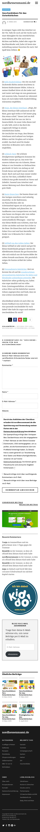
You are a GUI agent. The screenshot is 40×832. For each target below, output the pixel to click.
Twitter (3, 825)
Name (5, 392)
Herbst (22, 757)
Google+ (15, 825)
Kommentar (7, 365)
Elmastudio (16, 819)
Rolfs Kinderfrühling (12, 82)
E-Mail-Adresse (9, 401)
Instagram (9, 825)
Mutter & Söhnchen (27, 784)
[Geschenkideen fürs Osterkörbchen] (10, 684)
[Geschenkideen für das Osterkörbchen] (26, 684)
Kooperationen (7, 784)
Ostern (32, 328)
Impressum (6, 794)
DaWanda (5, 748)
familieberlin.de (25, 797)
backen (22, 754)
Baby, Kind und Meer (27, 800)
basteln (22, 744)
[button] (10, 320)
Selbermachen (7, 760)
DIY (21, 760)
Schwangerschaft (26, 751)
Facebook (6, 825)
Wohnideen (6, 767)
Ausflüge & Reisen (8, 744)
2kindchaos (24, 781)
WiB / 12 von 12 (7, 764)
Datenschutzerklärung (14, 431)
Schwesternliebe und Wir (28, 794)
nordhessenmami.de (16, 3)
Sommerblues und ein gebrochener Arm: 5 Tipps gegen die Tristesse (17, 545)
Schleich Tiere (10, 154)
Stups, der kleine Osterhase (16, 108)
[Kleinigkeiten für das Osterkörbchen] (26, 708)
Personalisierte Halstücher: (16, 269)
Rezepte (5, 751)
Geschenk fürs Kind (24, 326)
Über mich (5, 781)
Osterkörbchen (20, 328)
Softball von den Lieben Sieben (17, 243)
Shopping (6, 9)
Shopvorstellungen (9, 757)
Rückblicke (6, 754)
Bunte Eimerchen (12, 194)
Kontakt (5, 788)
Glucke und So (25, 788)
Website (5, 410)
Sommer (23, 748)
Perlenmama (24, 791)
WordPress (13, 818)
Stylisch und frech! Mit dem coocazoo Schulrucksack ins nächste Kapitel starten (17, 572)
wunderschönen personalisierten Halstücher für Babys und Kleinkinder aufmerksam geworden (19, 275)
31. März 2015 (12, 22)
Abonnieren (13, 654)
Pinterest (12, 825)
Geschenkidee (7, 328)
